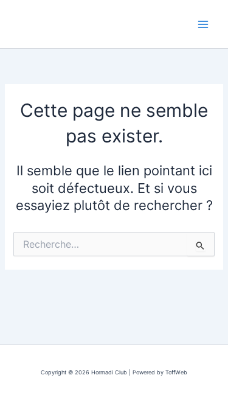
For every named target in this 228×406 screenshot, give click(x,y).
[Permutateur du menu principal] (203, 24)
